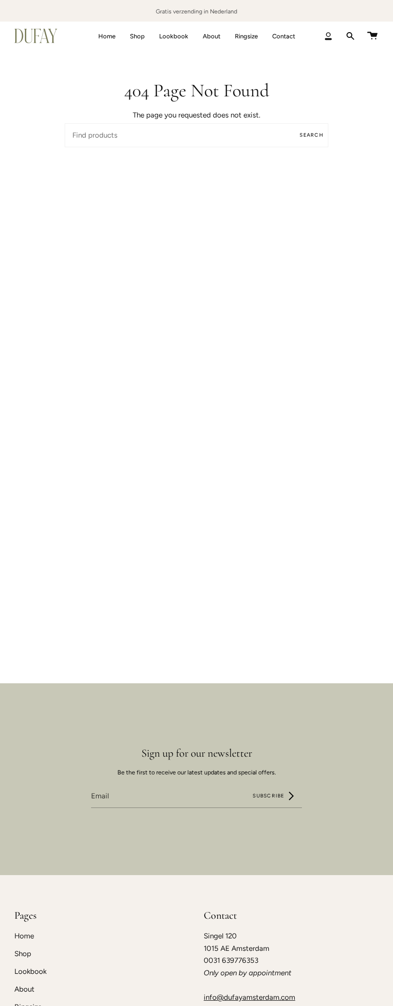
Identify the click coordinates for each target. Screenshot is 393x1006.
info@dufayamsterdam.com (249, 997)
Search (312, 135)
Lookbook (30, 971)
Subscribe (270, 796)
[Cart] (372, 36)
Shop (22, 953)
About (24, 989)
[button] (137, 36)
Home (24, 936)
